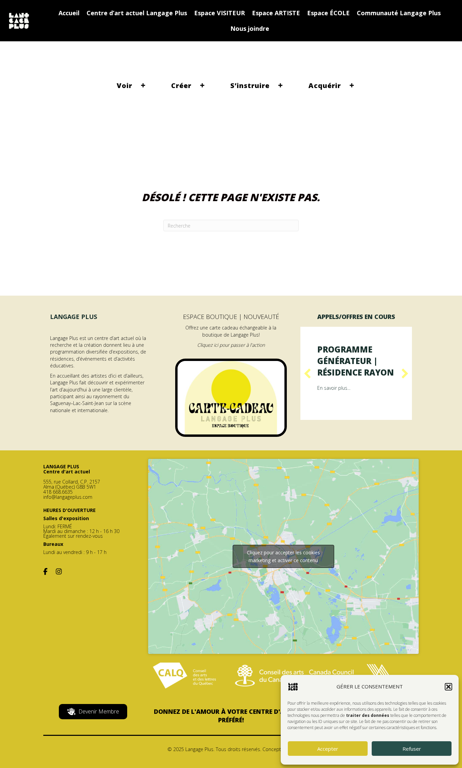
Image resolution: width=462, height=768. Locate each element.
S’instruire (250, 85)
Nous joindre (249, 28)
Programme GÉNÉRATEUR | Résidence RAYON (355, 361)
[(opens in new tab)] (231, 397)
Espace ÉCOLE (328, 13)
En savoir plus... (333, 388)
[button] (448, 686)
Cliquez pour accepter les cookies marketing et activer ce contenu (283, 556)
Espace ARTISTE (276, 13)
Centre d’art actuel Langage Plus (137, 13)
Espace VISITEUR (219, 13)
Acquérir (324, 85)
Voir (124, 85)
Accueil (69, 13)
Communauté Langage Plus (399, 13)
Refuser (411, 748)
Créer (181, 85)
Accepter (327, 748)
